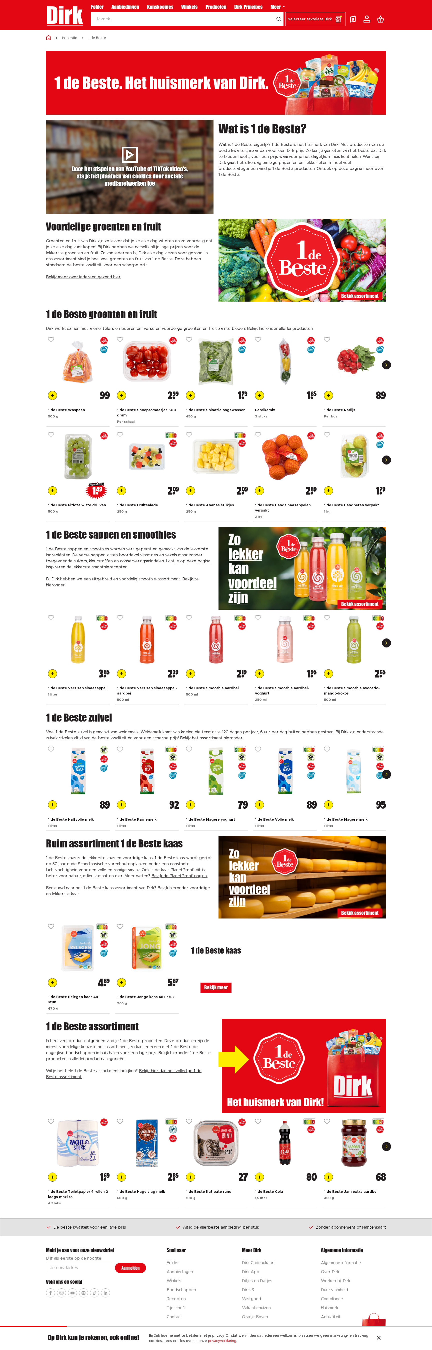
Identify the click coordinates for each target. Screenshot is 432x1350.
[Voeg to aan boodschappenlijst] (52, 395)
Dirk (64, 15)
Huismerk (329, 1308)
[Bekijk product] (78, 361)
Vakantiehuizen (256, 1308)
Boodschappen (181, 1290)
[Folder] (354, 19)
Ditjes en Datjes (257, 1281)
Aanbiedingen (125, 7)
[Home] (48, 38)
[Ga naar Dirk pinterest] (83, 1292)
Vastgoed (251, 1299)
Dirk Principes (248, 7)
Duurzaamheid (334, 1290)
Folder (97, 7)
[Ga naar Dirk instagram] (61, 1292)
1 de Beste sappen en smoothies (77, 549)
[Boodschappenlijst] (381, 19)
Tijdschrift (176, 1308)
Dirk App (250, 1272)
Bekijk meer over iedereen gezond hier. (83, 277)
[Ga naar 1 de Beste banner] (302, 1066)
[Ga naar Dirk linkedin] (105, 1292)
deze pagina (198, 561)
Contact (174, 1317)
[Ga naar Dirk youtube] (72, 1292)
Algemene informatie (341, 1263)
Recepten (176, 1299)
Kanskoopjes (160, 7)
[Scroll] (386, 364)
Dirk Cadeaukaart (258, 1263)
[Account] (367, 19)
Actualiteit (331, 1317)
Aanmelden (131, 1268)
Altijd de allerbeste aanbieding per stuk (221, 1227)
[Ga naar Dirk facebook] (50, 1292)
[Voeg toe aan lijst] (51, 340)
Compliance (332, 1299)
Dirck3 (248, 1290)
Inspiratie (69, 38)
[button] (316, 19)
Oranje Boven (255, 1317)
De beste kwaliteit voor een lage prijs (90, 1227)
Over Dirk (330, 1272)
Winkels (189, 7)
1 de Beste (97, 38)
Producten (216, 7)
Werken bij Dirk (335, 1281)
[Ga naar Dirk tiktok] (94, 1292)
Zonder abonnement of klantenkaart (351, 1227)
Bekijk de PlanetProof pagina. (180, 876)
